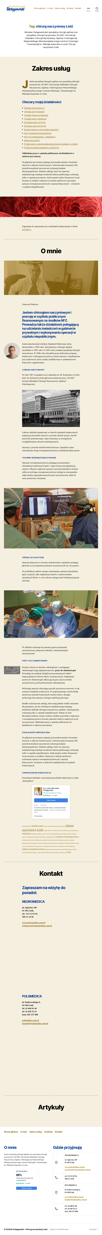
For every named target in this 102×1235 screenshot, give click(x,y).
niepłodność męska (52, 840)
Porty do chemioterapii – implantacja (39, 136)
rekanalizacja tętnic (48, 846)
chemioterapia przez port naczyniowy (56, 826)
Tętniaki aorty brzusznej (34, 111)
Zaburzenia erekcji (32, 140)
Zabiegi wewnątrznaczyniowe (33, 849)
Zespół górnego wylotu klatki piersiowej (41, 129)
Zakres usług (59, 8)
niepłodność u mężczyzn (63, 840)
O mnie (50, 8)
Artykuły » (26, 229)
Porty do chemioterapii (42, 843)
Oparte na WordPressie (59, 1229)
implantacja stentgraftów (39, 837)
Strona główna (40, 8)
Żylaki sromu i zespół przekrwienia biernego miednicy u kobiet (51, 144)
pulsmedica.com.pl (30, 1020)
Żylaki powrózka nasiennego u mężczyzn (41, 147)
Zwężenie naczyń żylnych (35, 126)
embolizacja (26, 833)
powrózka (67, 843)
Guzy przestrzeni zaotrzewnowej (37, 133)
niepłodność (45, 840)
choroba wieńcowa (48, 830)
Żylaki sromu (63, 852)
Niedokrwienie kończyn (34, 108)
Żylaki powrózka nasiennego (52, 852)
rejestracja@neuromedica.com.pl (37, 925)
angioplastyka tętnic (26, 826)
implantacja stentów (50, 837)
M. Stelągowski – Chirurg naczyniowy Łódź (29, 1229)
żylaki (68, 852)
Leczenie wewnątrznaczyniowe (67, 836)
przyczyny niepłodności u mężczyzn (30, 846)
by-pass (45, 826)
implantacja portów (66, 833)
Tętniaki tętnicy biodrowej (35, 118)
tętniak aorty (61, 846)
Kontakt (78, 8)
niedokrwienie (38, 840)
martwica (32, 840)
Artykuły (69, 8)
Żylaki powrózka (41, 852)
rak (42, 846)
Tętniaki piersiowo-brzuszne (36, 115)
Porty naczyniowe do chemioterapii (56, 843)
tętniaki (66, 846)
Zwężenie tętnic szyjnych (34, 122)
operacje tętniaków (32, 843)
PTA (40, 846)
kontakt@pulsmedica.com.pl (35, 1023)
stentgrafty (55, 846)
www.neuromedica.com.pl (33, 922)
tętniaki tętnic (72, 846)
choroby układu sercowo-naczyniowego (69, 830)
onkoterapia (25, 843)
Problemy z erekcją (74, 843)
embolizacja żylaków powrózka (39, 833)
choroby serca (56, 830)
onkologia (71, 840)
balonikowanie (37, 826)
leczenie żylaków (26, 840)
